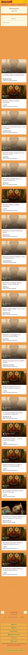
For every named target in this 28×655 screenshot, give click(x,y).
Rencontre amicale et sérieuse (12, 256)
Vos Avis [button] (14, 638)
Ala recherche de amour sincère (12, 542)
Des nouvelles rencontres (10, 490)
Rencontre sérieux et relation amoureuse (11, 101)
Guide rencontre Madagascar (14, 645)
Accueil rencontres (4, 4)
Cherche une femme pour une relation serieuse (14, 361)
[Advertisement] (14, 43)
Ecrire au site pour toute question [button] (13, 650)
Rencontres (13, 4)
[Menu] (25, 1)
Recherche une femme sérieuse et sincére (13, 231)
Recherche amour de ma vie (11, 386)
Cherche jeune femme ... (10, 438)
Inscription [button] (14, 631)
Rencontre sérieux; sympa (10, 153)
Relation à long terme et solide (12, 464)
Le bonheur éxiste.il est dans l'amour (13, 75)
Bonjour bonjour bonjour (10, 308)
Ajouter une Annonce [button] (14, 634)
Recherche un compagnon (10, 334)
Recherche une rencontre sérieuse (13, 516)
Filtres (14, 18)
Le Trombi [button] (14, 641)
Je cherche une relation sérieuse (12, 568)
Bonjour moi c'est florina (10, 127)
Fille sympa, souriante (9, 178)
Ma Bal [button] (14, 627)
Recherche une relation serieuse (12, 282)
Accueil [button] (15, 624)
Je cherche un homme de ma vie (12, 412)
